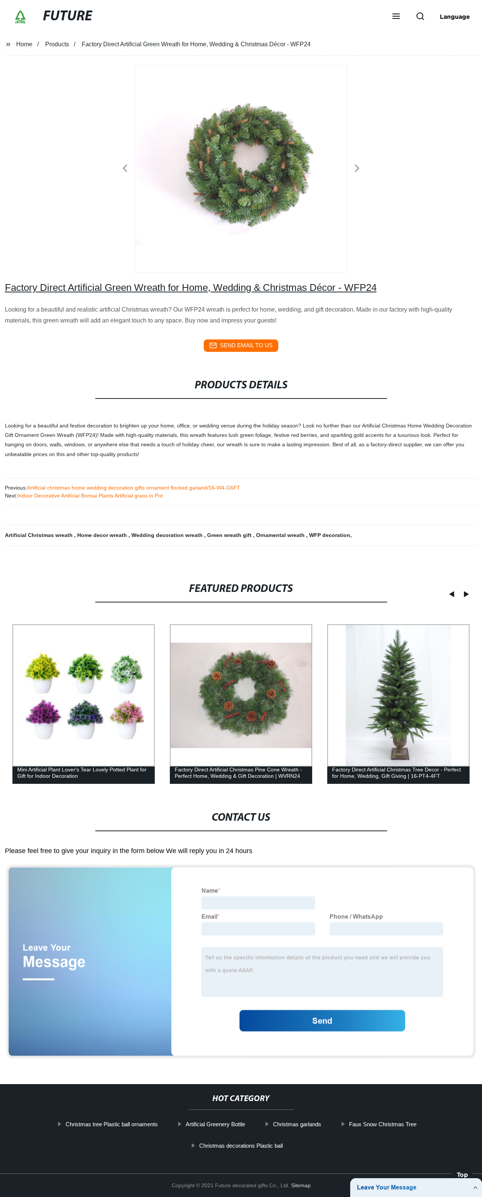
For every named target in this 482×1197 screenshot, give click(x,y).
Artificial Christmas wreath (39, 535)
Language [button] (455, 16)
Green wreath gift (230, 535)
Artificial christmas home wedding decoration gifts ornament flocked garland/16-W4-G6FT (133, 488)
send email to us (246, 345)
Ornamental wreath (281, 535)
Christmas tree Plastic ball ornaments (112, 1124)
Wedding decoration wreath (167, 535)
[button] (396, 17)
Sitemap (301, 1185)
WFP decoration (329, 535)
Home (24, 44)
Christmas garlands (297, 1124)
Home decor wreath (102, 535)
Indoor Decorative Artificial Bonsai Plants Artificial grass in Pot (90, 496)
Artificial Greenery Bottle (215, 1124)
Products (57, 44)
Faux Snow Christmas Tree (382, 1124)
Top (462, 1175)
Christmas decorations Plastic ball (241, 1145)
